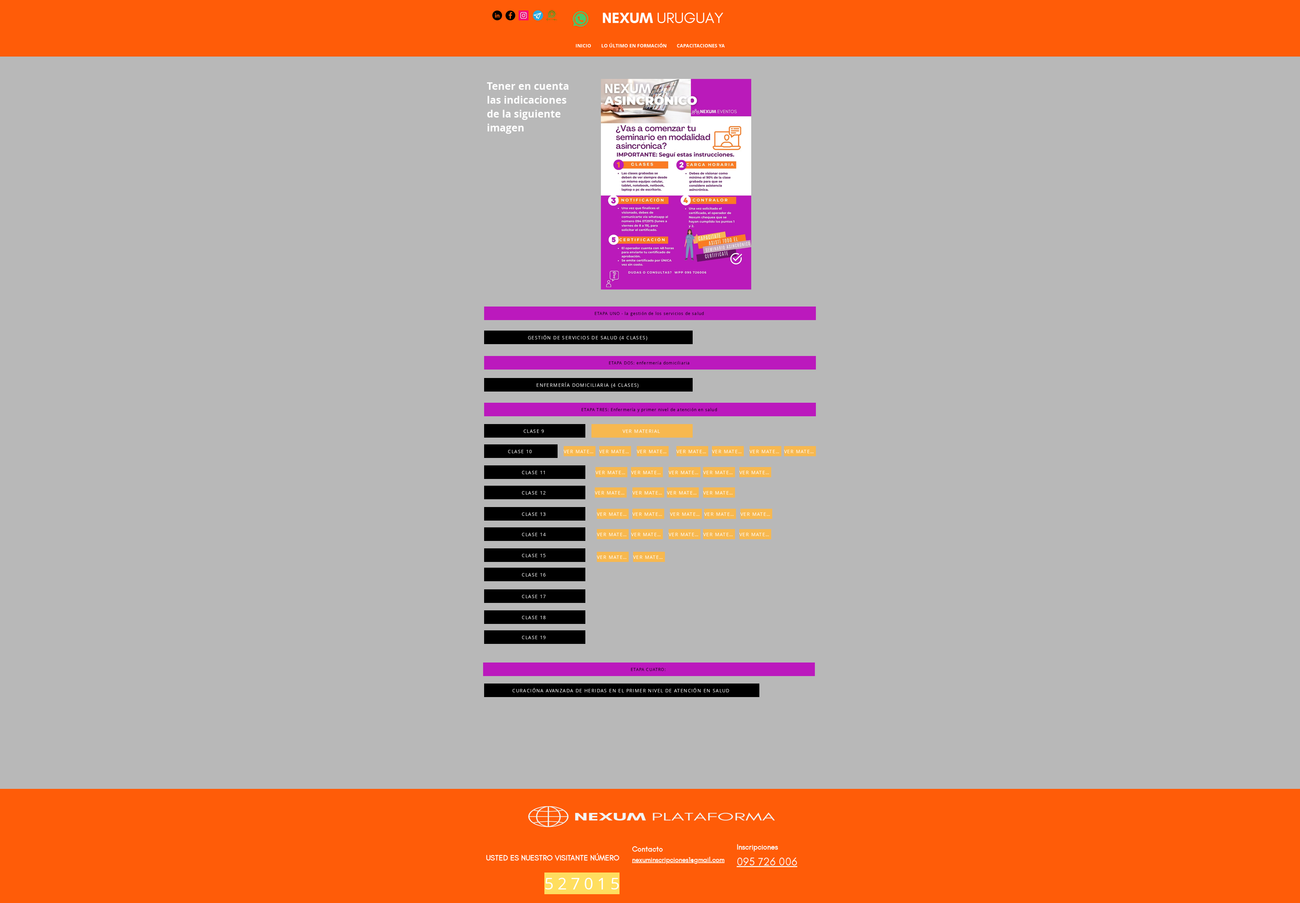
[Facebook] (510, 15)
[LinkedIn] (497, 15)
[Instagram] (523, 15)
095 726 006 (767, 861)
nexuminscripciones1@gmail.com (678, 860)
